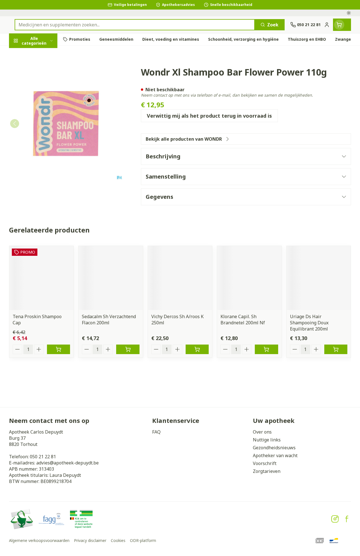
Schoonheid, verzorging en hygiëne (45, 70)
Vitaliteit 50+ (45, 124)
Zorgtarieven (266, 471)
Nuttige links (267, 440)
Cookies (118, 540)
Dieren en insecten (45, 164)
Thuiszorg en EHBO (45, 150)
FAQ (156, 432)
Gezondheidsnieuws (274, 448)
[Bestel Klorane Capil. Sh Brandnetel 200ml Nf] (266, 349)
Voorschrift (264, 463)
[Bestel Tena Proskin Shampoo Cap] (58, 349)
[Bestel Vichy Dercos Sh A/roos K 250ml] (197, 349)
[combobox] (135, 24)
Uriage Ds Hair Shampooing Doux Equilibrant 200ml (309, 322)
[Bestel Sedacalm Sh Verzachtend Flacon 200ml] (127, 349)
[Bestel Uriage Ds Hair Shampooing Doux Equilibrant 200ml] (335, 349)
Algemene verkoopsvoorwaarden (39, 540)
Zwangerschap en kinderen (45, 109)
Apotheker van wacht (275, 455)
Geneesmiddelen (45, 177)
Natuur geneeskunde (45, 138)
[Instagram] (335, 519)
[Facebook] (347, 519)
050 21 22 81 (43, 457)
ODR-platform (143, 540)
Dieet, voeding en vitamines (45, 91)
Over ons (262, 432)
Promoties (25, 52)
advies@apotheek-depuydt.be (67, 463)
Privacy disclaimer (90, 540)
